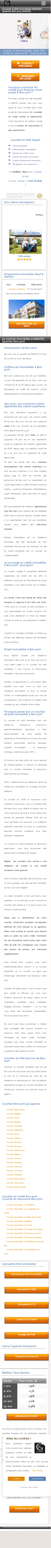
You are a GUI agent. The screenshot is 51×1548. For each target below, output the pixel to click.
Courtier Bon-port (14, 1142)
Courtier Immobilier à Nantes (19, 1221)
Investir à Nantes (17, 289)
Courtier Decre (12, 1134)
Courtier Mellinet (13, 1122)
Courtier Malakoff (13, 1114)
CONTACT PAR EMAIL (26, 64)
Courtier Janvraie (14, 1167)
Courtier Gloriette (14, 1146)
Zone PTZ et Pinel (26, 1319)
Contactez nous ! (24, 1508)
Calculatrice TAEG (26, 1289)
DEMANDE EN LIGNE (27, 77)
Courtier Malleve (13, 1154)
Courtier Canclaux (14, 1126)
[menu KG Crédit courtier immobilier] (43, 5)
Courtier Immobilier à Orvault (19, 1225)
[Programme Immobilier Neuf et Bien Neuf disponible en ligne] (27, 317)
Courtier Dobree (13, 1138)
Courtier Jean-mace (15, 1183)
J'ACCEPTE (16, 1479)
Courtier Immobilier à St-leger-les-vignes (24, 1229)
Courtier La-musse (14, 1171)
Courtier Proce (12, 1118)
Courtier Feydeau (14, 1163)
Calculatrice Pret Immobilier (26, 1274)
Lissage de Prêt (26, 1334)
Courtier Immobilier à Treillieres (20, 1205)
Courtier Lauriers (13, 1158)
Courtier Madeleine (14, 1130)
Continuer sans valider (29, 1487)
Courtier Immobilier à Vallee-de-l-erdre (23, 1217)
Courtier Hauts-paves (15, 1110)
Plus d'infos (37, 1470)
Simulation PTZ (26, 1304)
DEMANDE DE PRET (26, 1416)
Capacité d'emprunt (26, 1356)
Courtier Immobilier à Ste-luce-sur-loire (23, 1233)
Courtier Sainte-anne (15, 1150)
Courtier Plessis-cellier (16, 1187)
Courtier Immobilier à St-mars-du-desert (24, 1237)
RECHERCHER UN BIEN (26, 324)
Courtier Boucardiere (15, 1179)
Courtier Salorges (14, 1175)
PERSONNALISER (37, 1479)
